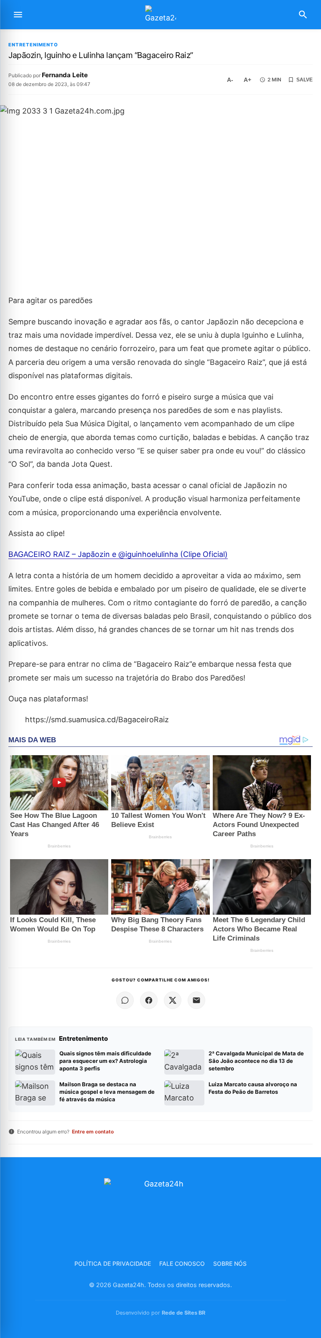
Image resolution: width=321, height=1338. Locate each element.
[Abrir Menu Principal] (18, 14)
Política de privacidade (112, 1263)
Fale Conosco (182, 1263)
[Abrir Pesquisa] (303, 14)
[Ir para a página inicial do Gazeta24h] (160, 14)
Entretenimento (33, 45)
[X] (172, 1000)
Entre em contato (93, 1131)
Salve (304, 80)
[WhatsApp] (125, 1000)
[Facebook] (149, 1000)
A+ (247, 79)
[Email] (196, 1000)
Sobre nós (230, 1263)
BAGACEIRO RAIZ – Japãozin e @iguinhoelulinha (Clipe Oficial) (118, 554)
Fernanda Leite (65, 75)
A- (230, 79)
